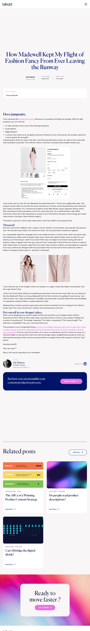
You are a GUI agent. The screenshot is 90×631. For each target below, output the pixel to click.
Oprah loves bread (26, 119)
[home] (15, 4)
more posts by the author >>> (21, 367)
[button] (85, 4)
